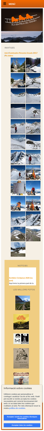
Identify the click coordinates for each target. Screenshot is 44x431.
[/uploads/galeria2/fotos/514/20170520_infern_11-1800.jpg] (18, 102)
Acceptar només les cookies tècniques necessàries (22, 417)
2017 (36, 53)
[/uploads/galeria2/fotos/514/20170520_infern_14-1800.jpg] (18, 118)
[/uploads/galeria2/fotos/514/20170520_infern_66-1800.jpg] (18, 256)
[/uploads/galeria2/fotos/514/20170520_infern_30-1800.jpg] (18, 164)
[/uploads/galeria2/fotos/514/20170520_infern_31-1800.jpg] (33, 164)
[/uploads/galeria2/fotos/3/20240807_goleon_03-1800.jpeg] (23, 310)
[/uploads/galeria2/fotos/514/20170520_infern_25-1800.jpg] (18, 148)
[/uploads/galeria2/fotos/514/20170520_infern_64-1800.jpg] (18, 241)
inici (6, 53)
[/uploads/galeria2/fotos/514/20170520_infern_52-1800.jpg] (18, 225)
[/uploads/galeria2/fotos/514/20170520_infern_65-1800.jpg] (33, 241)
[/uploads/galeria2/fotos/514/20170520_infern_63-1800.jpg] (33, 225)
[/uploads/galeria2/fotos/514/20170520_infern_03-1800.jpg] (18, 72)
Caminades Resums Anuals (21, 53)
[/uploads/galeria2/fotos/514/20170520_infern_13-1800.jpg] (33, 102)
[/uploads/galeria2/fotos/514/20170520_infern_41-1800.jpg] (33, 195)
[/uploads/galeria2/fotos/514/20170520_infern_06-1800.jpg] (18, 87)
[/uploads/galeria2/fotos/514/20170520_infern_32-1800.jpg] (18, 179)
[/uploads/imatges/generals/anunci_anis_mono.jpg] (22, 358)
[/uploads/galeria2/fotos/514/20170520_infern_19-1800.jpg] (18, 133)
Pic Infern (9, 56)
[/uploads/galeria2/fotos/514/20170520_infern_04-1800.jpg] (33, 72)
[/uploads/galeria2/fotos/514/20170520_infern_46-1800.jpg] (33, 210)
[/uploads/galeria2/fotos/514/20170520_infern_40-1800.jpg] (18, 195)
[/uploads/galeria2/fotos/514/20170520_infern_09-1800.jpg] (33, 87)
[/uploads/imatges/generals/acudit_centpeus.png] (22, 338)
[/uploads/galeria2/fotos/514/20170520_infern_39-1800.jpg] (33, 179)
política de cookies (17, 408)
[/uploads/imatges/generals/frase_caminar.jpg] (22, 383)
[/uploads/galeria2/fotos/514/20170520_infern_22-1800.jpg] (33, 133)
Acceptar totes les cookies (22, 425)
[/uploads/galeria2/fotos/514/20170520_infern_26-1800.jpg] (33, 148)
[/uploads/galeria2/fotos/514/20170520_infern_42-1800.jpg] (18, 210)
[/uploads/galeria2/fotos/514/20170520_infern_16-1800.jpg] (33, 118)
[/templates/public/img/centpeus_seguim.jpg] (22, 321)
